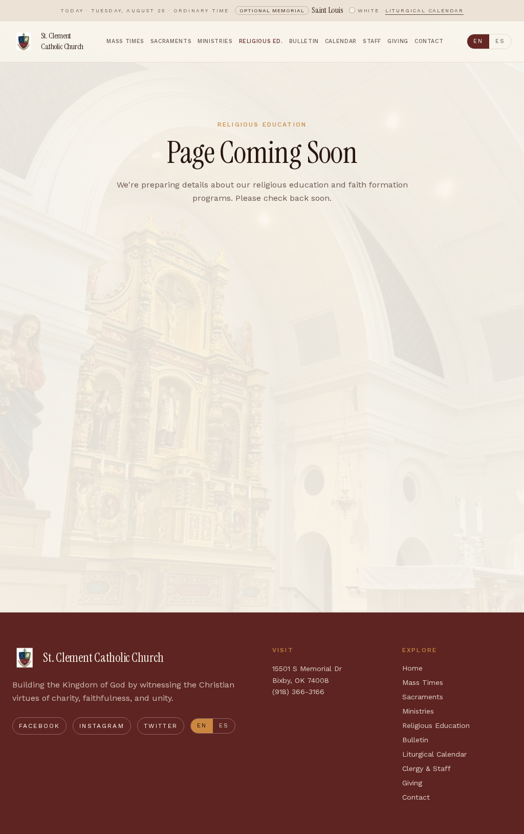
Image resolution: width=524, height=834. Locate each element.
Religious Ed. (261, 41)
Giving (397, 41)
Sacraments (170, 41)
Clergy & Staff (426, 768)
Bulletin (304, 41)
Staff (372, 41)
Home (412, 668)
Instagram (101, 725)
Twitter (161, 725)
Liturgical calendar (424, 10)
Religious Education (436, 725)
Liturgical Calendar (434, 754)
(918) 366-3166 (298, 691)
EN (478, 41)
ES (500, 41)
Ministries (215, 41)
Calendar (341, 41)
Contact (428, 41)
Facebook (39, 725)
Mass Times (125, 41)
